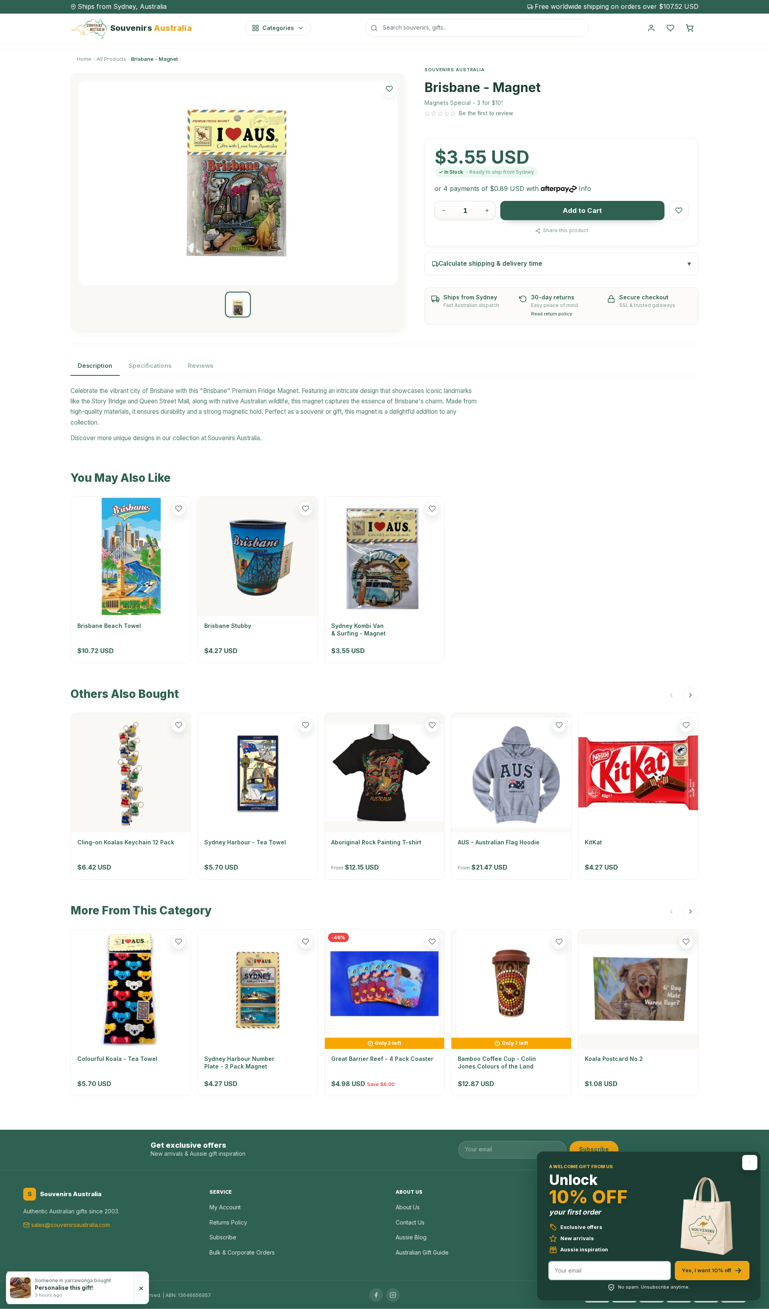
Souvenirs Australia (234, 438)
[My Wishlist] (670, 28)
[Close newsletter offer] (749, 1162)
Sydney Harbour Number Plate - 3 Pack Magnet (239, 1062)
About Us (408, 1207)
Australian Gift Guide (422, 1252)
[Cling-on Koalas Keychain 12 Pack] (131, 773)
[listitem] (238, 304)
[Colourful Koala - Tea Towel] (131, 989)
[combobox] (477, 27)
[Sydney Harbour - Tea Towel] (258, 773)
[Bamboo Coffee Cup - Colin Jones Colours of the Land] (511, 984)
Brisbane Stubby (227, 625)
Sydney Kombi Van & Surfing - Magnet (358, 629)
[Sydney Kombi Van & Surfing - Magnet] (385, 556)
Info (585, 188)
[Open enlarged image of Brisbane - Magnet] (238, 183)
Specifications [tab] (150, 365)
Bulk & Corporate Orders (242, 1252)
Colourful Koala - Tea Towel (117, 1058)
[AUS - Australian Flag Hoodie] (511, 773)
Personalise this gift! (64, 1288)
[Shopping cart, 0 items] (690, 28)
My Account (225, 1207)
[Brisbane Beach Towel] (131, 556)
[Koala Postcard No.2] (638, 989)
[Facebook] (376, 1295)
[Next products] (690, 695)
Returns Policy (228, 1222)
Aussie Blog (411, 1237)
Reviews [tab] (200, 365)
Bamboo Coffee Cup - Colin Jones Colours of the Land (497, 1062)
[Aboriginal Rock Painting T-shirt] (385, 773)
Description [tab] (95, 365)
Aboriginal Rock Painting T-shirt (376, 842)
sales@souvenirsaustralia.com (70, 1224)
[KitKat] (638, 773)
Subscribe (594, 1149)
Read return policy (551, 314)
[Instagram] (393, 1295)
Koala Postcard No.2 (614, 1058)
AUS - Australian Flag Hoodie (499, 842)
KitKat (593, 842)
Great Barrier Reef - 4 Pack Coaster (382, 1058)
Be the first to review (486, 113)
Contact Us (410, 1222)
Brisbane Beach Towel (109, 625)
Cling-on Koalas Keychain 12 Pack (125, 842)
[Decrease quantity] (444, 210)
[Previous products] (671, 695)
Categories (278, 27)
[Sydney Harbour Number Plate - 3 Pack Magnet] (258, 989)
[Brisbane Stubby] (258, 556)
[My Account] (651, 28)
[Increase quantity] (487, 210)
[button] (389, 89)
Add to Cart (582, 210)
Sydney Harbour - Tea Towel (245, 842)
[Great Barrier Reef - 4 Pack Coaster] (385, 984)
